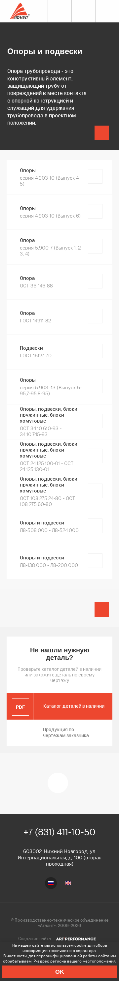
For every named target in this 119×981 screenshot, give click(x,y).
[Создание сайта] (76, 938)
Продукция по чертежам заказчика (66, 732)
